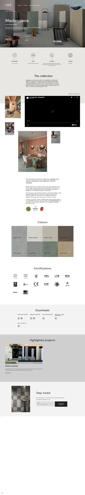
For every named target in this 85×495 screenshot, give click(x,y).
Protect (28, 197)
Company (68, 5)
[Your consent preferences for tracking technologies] (2, 493)
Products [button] (20, 5)
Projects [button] (25, 5)
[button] (19, 233)
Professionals (76, 5)
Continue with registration (61, 404)
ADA (44, 199)
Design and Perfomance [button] (34, 5)
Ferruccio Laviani (13, 24)
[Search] (73, 3)
